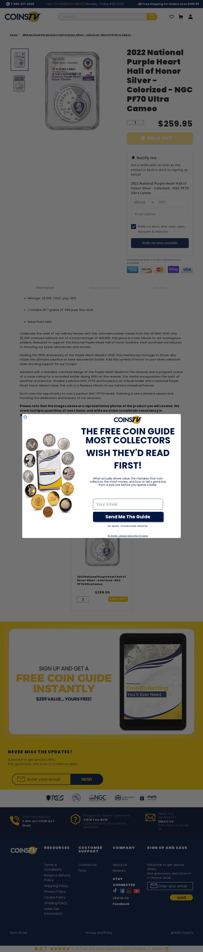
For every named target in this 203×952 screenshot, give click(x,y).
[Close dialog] (25, 417)
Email (98, 494)
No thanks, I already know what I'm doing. (128, 535)
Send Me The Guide (127, 517)
